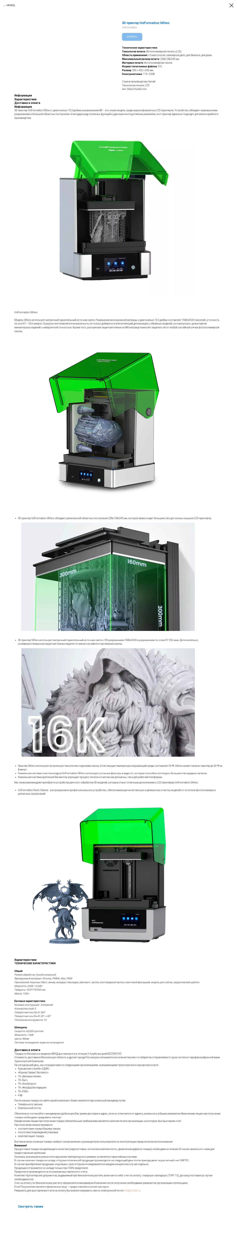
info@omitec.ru (132, 1190)
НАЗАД (11, 5)
